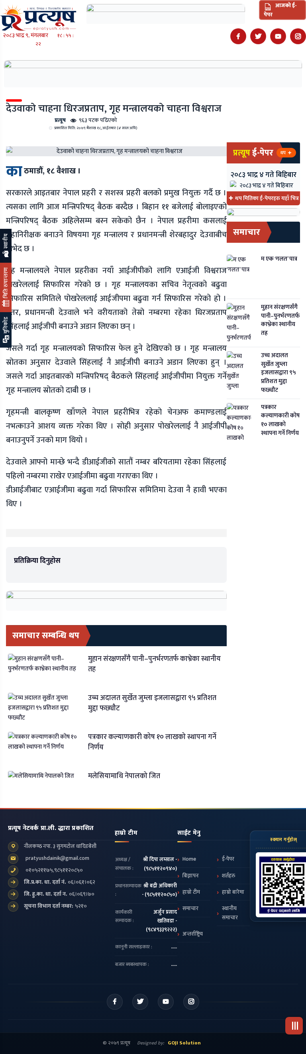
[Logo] (38, 15)
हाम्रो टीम (191, 892)
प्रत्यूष (60, 120)
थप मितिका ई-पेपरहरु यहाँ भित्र (267, 198)
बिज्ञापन (190, 875)
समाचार (190, 908)
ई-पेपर (228, 859)
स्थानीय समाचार (230, 913)
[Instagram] (298, 36)
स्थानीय (5, 242)
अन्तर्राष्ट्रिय (192, 934)
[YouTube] (278, 36)
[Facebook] (238, 36)
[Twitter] (258, 36)
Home (189, 859)
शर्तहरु (228, 875)
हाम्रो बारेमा (233, 892)
